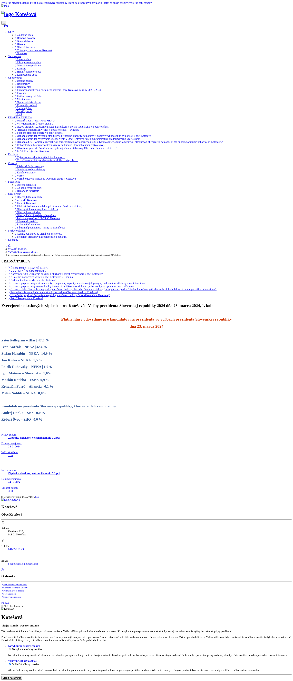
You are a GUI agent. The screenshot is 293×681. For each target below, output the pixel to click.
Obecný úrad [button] (15, 77)
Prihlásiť (5, 603)
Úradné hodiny (24, 80)
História (20, 44)
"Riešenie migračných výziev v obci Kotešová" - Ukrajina (47, 129)
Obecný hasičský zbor (28, 212)
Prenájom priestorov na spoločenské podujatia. (41, 236)
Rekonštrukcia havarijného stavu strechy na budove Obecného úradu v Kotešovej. (60, 145)
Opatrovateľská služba (28, 102)
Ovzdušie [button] (13, 154)
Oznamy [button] (12, 163)
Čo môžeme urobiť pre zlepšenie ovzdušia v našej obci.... (47, 160)
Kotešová (25, 14)
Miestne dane (23, 99)
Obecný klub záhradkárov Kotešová (36, 215)
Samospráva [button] (14, 56)
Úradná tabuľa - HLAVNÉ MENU (35, 120)
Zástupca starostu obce (28, 62)
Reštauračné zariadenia (29, 224)
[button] (6, 26)
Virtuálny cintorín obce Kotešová (34, 50)
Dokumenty (23, 83)
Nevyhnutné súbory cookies (27, 649)
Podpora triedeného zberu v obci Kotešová (39, 132)
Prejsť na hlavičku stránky (15, 2)
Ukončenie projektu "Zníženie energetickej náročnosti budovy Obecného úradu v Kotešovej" (66, 148)
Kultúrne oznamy (26, 172)
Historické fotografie (27, 190)
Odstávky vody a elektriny (30, 169)
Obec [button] (11, 31)
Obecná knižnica (25, 47)
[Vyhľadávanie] (2, 26)
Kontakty (13, 239)
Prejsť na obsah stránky (115, 2)
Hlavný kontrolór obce (28, 71)
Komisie (21, 68)
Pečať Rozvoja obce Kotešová (33, 151)
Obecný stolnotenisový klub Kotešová (37, 209)
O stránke (21, 53)
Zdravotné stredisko (27, 221)
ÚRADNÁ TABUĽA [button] (20, 117)
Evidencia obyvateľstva (29, 96)
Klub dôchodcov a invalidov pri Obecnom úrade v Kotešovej (49, 206)
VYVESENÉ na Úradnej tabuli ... (35, 123)
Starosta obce (23, 59)
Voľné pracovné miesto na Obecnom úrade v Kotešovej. (46, 178)
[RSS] (2, 569)
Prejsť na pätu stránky (140, 2)
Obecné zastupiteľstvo (28, 65)
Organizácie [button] (14, 193)
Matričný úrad (24, 111)
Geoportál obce (24, 41)
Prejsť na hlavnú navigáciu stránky (48, 2)
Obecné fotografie (26, 184)
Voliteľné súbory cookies (25, 664)
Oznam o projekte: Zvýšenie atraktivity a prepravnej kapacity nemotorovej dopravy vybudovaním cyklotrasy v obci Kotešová (83, 135)
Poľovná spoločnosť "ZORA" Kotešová (38, 218)
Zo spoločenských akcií (29, 187)
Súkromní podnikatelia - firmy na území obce (40, 227)
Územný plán (23, 86)
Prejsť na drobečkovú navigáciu (85, 2)
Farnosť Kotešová (26, 203)
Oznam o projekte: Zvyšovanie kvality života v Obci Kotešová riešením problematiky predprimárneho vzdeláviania (78, 138)
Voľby (20, 175)
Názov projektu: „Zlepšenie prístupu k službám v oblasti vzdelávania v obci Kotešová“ (63, 126)
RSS (37, 497)
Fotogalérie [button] (14, 181)
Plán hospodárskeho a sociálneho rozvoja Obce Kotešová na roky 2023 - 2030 (58, 90)
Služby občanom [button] (17, 230)
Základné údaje (24, 34)
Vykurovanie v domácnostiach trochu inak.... (40, 157)
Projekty (21, 93)
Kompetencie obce (26, 74)
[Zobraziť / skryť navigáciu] (3, 23)
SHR (19, 114)
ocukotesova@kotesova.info (23, 563)
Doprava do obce (25, 38)
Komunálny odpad (26, 105)
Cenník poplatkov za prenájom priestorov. (39, 233)
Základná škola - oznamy (30, 166)
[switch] (10, 649)
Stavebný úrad (24, 108)
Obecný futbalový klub (29, 197)
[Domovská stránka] (5, 5)
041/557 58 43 (16, 549)
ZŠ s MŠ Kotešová (26, 200)
